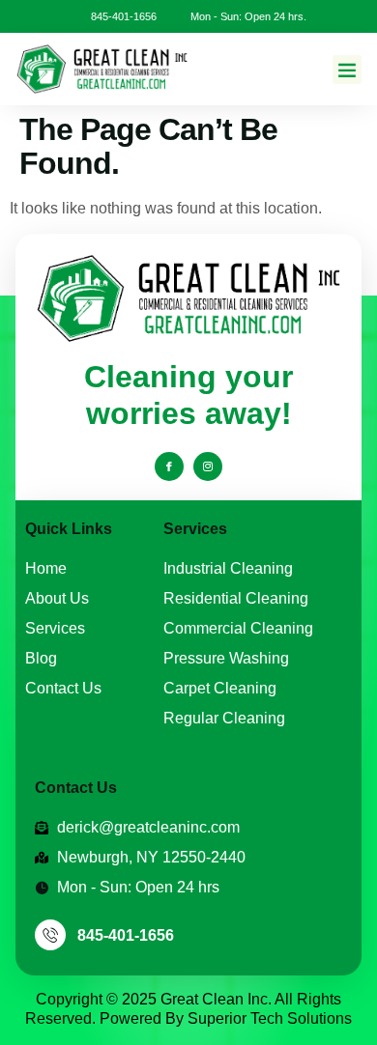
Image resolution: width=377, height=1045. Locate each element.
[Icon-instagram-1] (207, 466)
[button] (347, 69)
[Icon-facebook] (169, 466)
